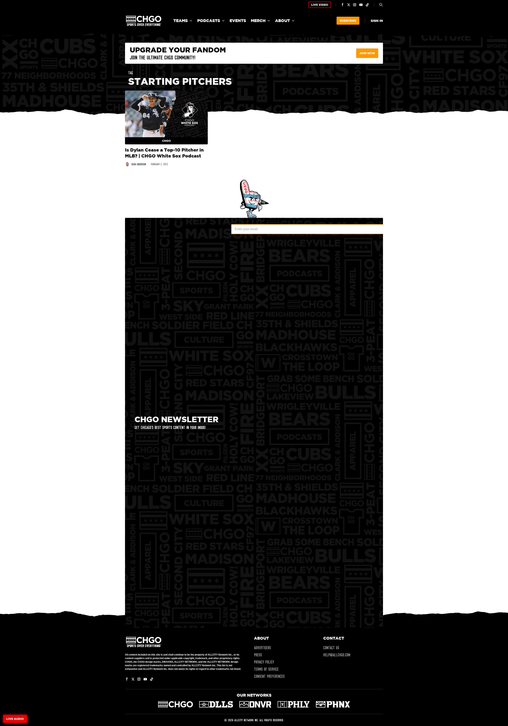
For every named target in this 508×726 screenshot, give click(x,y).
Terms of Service (266, 669)
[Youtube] (361, 5)
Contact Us (331, 648)
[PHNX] (333, 704)
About (282, 20)
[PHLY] (294, 704)
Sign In (377, 20)
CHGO (166, 140)
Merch (258, 20)
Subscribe (348, 20)
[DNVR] (255, 704)
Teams (180, 20)
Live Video (319, 4)
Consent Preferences (269, 676)
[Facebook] (343, 5)
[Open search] (381, 5)
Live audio (15, 718)
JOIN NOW (367, 53)
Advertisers (262, 648)
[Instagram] (355, 5)
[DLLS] (216, 704)
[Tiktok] (367, 5)
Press (258, 655)
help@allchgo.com (336, 655)
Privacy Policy (264, 662)
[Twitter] (348, 4)
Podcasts (208, 20)
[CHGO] (175, 704)
